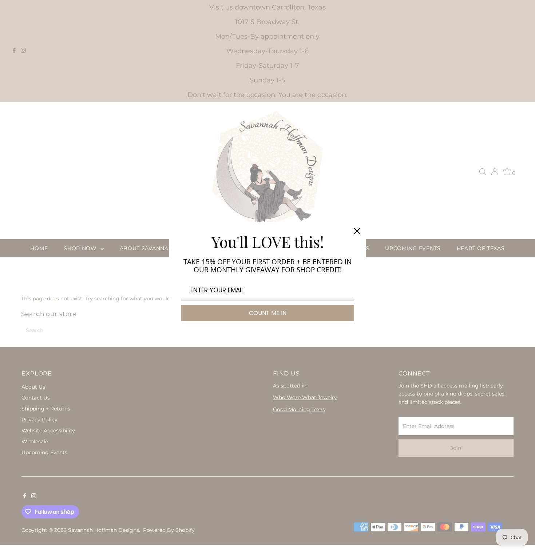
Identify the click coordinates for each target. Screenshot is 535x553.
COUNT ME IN (267, 313)
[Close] (357, 231)
